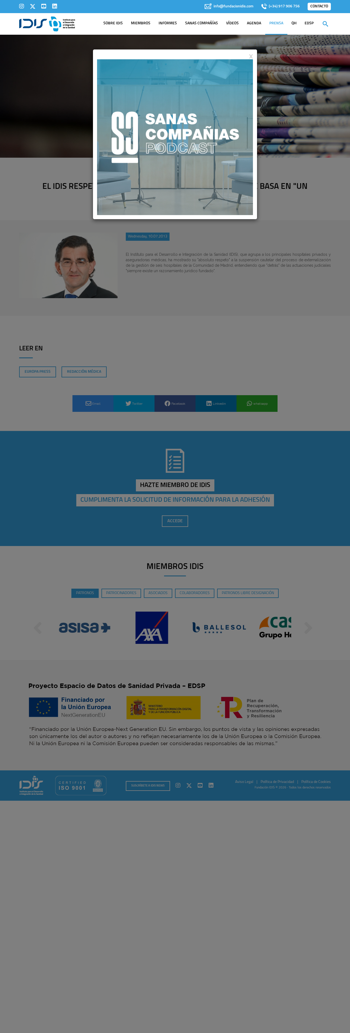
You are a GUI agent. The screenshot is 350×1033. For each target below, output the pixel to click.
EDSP (309, 23)
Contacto (319, 6)
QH (293, 23)
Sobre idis (113, 23)
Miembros (140, 23)
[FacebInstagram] (21, 6)
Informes (168, 23)
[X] (32, 6)
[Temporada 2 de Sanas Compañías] (175, 137)
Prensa (276, 23)
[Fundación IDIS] (47, 23)
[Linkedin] (54, 6)
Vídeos (232, 23)
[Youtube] (43, 6)
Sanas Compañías (201, 23)
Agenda (254, 23)
